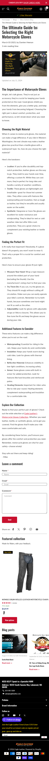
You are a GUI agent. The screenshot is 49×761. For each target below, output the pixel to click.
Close (46, 3)
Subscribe (44, 737)
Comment (7, 491)
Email (5, 480)
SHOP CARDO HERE (31, 3)
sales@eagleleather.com (13, 694)
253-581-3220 (10, 691)
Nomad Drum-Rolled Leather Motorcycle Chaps (25, 600)
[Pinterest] (8, 715)
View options (9, 620)
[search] (8, 9)
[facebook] (19, 715)
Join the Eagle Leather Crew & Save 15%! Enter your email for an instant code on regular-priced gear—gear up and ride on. (20, 728)
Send (9, 519)
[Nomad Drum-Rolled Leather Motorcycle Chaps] (25, 573)
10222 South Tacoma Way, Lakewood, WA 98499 (22, 686)
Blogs (15, 20)
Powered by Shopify (33, 749)
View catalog (3, 9)
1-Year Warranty (26, 15)
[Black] (4, 613)
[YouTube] (14, 715)
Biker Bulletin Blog (26, 20)
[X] (25, 715)
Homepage (6, 20)
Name (5, 470)
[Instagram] (3, 715)
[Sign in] (41, 9)
